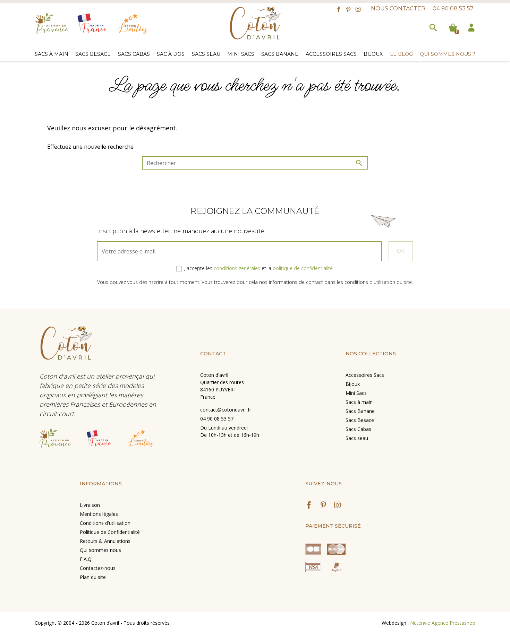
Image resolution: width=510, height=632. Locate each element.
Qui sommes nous (100, 550)
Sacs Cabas (358, 429)
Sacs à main (359, 402)
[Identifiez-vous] (471, 27)
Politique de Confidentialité (110, 532)
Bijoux (353, 384)
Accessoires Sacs (365, 375)
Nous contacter (398, 8)
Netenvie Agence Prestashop (442, 623)
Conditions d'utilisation (105, 523)
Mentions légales (99, 514)
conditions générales (237, 268)
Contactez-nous (98, 568)
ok (401, 251)
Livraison (90, 505)
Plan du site (93, 577)
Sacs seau (357, 438)
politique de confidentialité (303, 268)
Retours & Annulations (105, 541)
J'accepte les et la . (259, 268)
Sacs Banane (360, 411)
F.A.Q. (86, 559)
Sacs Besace (360, 420)
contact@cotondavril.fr (225, 409)
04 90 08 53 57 (453, 8)
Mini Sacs (356, 393)
